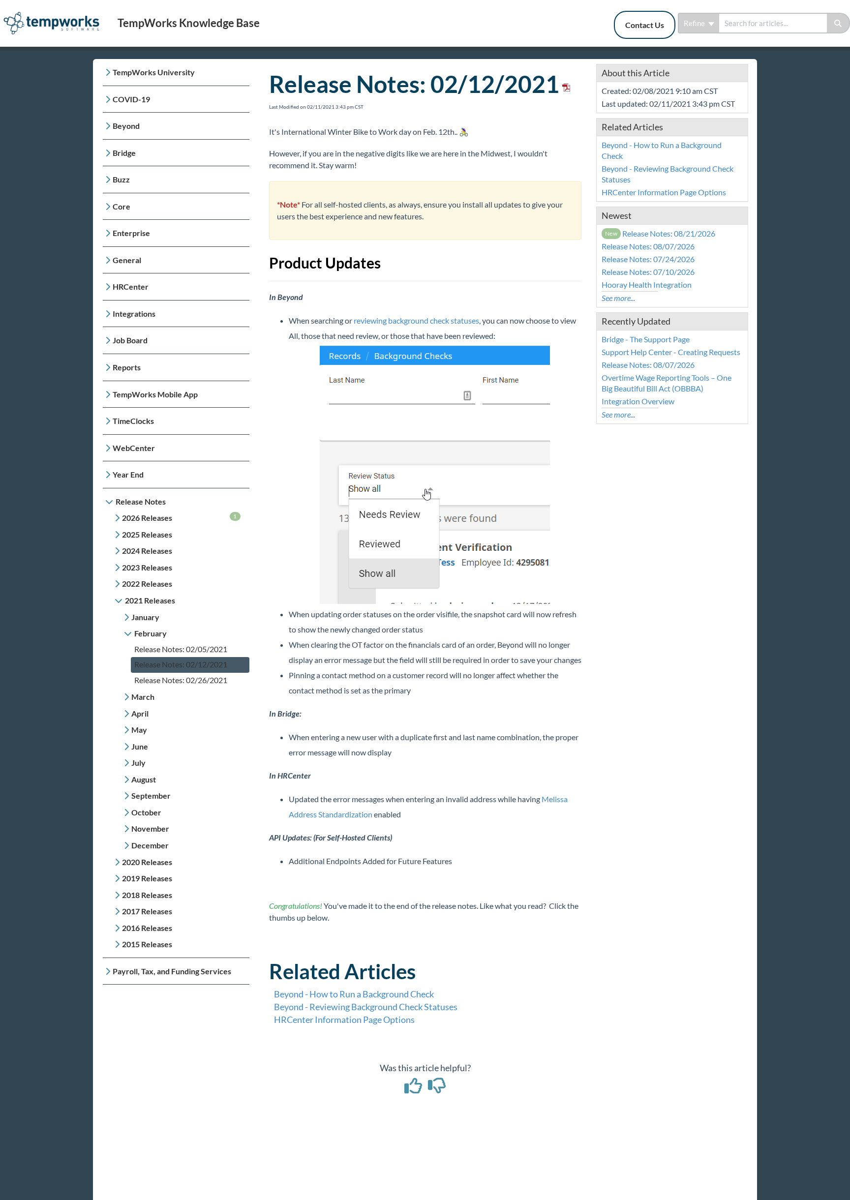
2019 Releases (147, 878)
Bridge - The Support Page (646, 339)
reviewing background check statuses (416, 320)
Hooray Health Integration (647, 284)
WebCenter (134, 447)
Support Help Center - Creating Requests (671, 352)
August (143, 779)
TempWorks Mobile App (155, 394)
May (139, 729)
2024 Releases (147, 550)
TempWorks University (154, 72)
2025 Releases (147, 534)
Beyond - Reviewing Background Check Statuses (365, 1006)
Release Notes (141, 501)
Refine (695, 23)
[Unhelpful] (437, 1088)
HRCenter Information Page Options (344, 1019)
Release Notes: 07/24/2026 (648, 259)
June (139, 746)
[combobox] (773, 23)
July (138, 762)
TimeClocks (133, 420)
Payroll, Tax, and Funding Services (172, 971)
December (150, 845)
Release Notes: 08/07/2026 (648, 246)
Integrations (134, 313)
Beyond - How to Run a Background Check (354, 994)
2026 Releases (179, 517)
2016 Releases (147, 927)
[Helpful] (414, 1088)
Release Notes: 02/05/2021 (180, 649)
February (150, 633)
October (146, 812)
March (142, 696)
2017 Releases (147, 911)
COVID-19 (131, 99)
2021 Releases (150, 600)
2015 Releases (147, 944)
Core (121, 206)
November (150, 828)
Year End (128, 474)
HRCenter (131, 286)
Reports (127, 367)
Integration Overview (638, 401)
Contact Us (644, 25)
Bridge (124, 152)
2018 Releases (147, 895)
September (151, 795)
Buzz (121, 179)
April (140, 713)
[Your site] (55, 13)
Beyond (126, 125)
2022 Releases (147, 583)
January (145, 617)
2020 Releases (147, 862)
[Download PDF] (564, 84)
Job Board (130, 340)
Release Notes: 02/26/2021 (180, 680)
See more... (618, 297)
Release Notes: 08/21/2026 (660, 233)
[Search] (838, 23)
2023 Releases (147, 567)
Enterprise (131, 233)
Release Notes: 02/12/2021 (180, 664)
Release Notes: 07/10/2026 (648, 271)
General (127, 260)
